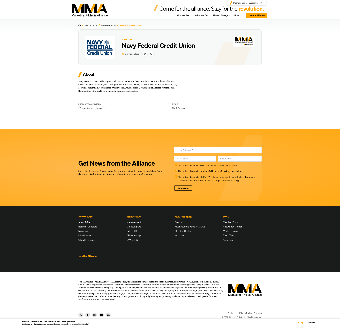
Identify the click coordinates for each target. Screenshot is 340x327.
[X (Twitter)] (151, 53)
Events (178, 222)
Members (83, 231)
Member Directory (108, 25)
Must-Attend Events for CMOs (190, 227)
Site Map (258, 313)
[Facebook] (87, 315)
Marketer (127, 39)
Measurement (134, 222)
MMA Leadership (87, 235)
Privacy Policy (245, 313)
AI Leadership (134, 235)
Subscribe (253, 3)
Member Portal (230, 222)
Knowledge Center (232, 227)
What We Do (201, 15)
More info (85, 324)
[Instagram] (94, 315)
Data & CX (132, 231)
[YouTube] (101, 315)
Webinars (179, 235)
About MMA (84, 222)
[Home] (79, 25)
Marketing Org (134, 227)
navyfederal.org (132, 53)
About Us (228, 240)
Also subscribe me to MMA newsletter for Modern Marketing (208, 165)
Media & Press (230, 231)
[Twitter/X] (80, 315)
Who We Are (183, 15)
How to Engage (220, 15)
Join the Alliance (256, 15)
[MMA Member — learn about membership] (244, 41)
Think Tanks (229, 235)
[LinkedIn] (145, 53)
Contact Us (232, 313)
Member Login (239, 3)
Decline (311, 322)
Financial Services (86, 108)
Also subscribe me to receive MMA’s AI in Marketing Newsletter (210, 171)
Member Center (91, 25)
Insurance (99, 108)
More (239, 16)
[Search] (261, 2)
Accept (300, 322)
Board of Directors (87, 227)
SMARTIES (132, 240)
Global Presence (86, 240)
